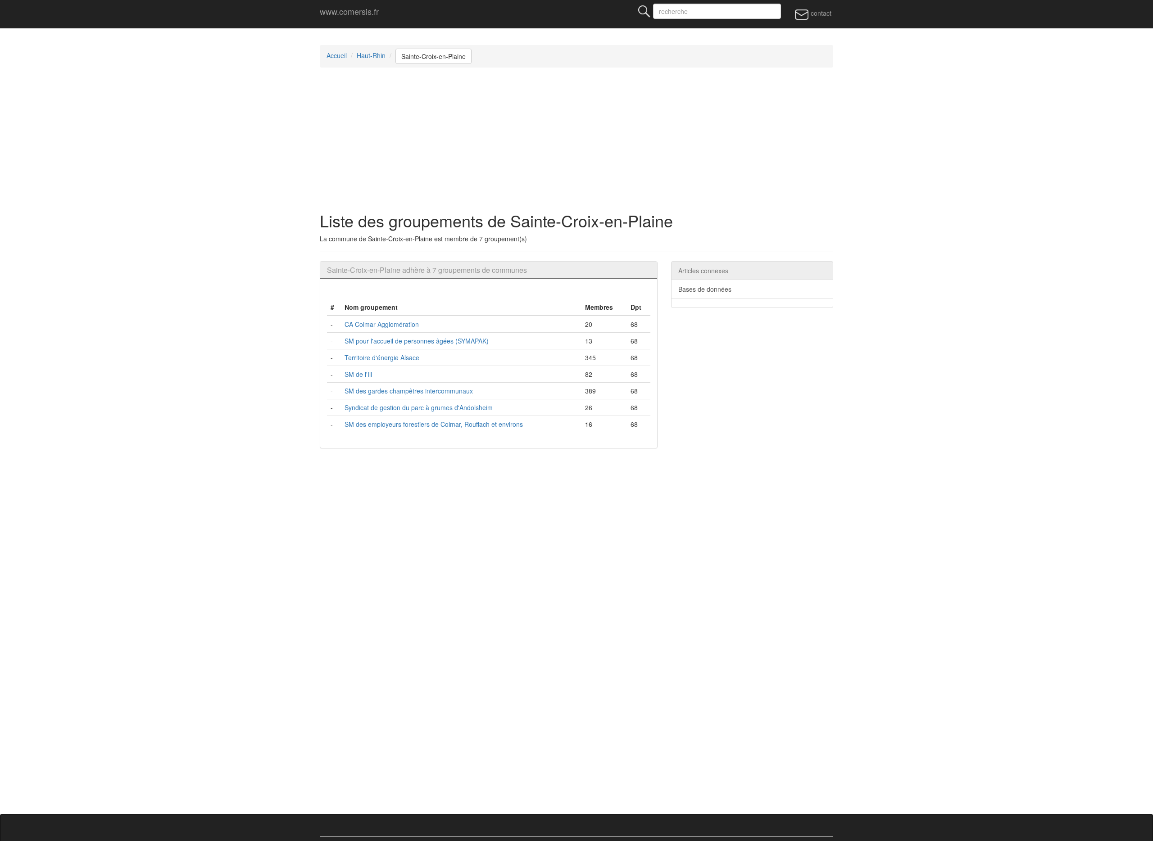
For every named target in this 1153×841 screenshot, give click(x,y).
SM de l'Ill (358, 374)
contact (820, 13)
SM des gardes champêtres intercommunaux (409, 390)
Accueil (337, 55)
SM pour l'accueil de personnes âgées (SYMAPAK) (417, 340)
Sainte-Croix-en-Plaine (433, 56)
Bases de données (704, 289)
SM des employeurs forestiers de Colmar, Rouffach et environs (434, 424)
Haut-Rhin (371, 55)
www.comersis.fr (349, 11)
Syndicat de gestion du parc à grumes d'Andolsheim (419, 407)
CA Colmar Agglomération (382, 324)
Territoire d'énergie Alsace (382, 357)
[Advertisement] (590, 140)
